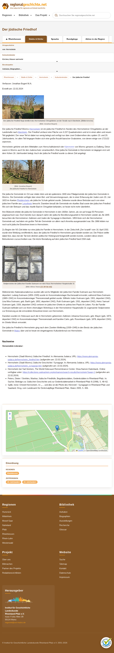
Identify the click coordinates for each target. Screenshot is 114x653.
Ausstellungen (65, 521)
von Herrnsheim (9, 47)
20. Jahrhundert (30, 482)
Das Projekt (41, 15)
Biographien (64, 516)
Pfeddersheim (23, 200)
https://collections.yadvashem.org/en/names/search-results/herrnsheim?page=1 (59, 372)
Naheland (6, 525)
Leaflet (80, 450)
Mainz (17, 330)
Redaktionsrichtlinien (11, 573)
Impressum (64, 577)
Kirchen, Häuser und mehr (12, 57)
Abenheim (22, 132)
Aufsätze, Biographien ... (12, 67)
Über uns (6, 559)
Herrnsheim (34, 129)
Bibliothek (24, 15)
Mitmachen (7, 564)
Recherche (64, 525)
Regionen (7, 15)
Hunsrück (6, 512)
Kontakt (62, 568)
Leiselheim (27, 203)
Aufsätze (63, 512)
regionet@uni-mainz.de (15, 622)
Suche (62, 559)
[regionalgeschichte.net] (24, 5)
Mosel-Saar (7, 521)
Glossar (63, 529)
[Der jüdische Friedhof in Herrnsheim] (23, 171)
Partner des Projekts (11, 568)
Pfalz (4, 529)
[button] (57, 428)
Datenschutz (65, 573)
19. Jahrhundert (13, 482)
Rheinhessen (12, 473)
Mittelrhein (7, 516)
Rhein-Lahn (7, 538)
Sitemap (63, 564)
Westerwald (7, 543)
